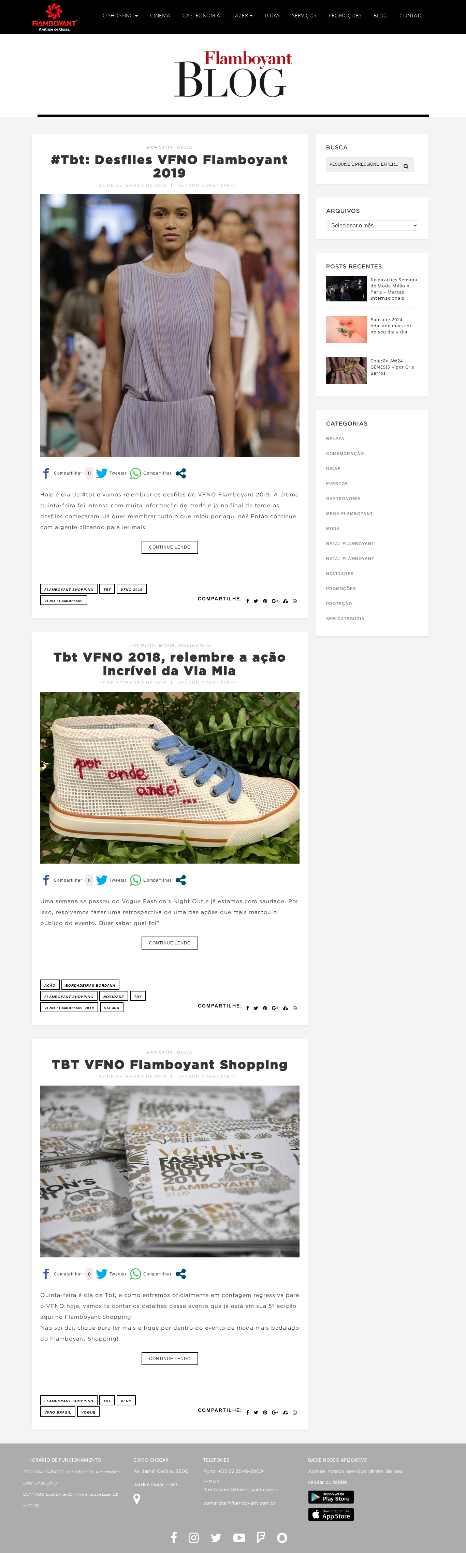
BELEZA (335, 438)
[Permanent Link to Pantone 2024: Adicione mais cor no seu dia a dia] (346, 341)
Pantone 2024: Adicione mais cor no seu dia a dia (391, 325)
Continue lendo (170, 547)
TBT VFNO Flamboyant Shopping (170, 1064)
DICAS (333, 468)
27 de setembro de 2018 (133, 683)
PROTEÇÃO (339, 603)
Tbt (107, 590)
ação (50, 985)
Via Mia (111, 1008)
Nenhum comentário (206, 185)
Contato (411, 15)
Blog (380, 15)
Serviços (304, 15)
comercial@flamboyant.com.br (239, 1503)
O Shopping (118, 15)
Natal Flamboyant (350, 543)
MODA (185, 147)
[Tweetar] (111, 473)
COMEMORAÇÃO (345, 453)
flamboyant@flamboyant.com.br (241, 1490)
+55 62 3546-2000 (240, 1471)
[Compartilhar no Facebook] (61, 473)
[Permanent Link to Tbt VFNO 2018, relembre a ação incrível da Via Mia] (170, 862)
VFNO (126, 1401)
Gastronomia (201, 15)
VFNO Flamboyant (63, 601)
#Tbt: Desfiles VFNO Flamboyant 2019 (170, 166)
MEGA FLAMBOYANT (349, 513)
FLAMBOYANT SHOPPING (68, 590)
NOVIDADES (194, 645)
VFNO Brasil (57, 1412)
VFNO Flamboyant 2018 (69, 1008)
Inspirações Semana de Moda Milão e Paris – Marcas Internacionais (393, 289)
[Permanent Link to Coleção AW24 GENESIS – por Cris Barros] (346, 382)
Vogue (88, 1412)
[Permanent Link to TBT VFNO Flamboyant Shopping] (170, 1255)
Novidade (113, 997)
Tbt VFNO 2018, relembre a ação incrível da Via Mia (170, 663)
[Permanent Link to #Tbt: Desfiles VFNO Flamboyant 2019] (170, 455)
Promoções (345, 15)
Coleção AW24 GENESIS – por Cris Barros (392, 367)
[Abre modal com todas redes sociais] (181, 473)
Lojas (272, 15)
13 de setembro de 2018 (133, 1076)
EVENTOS (160, 147)
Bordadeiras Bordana (90, 985)
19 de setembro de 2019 (133, 185)
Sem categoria (345, 618)
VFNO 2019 (132, 590)
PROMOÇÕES (341, 588)
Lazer (240, 15)
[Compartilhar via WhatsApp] (151, 473)
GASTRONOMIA (343, 498)
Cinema (160, 15)
